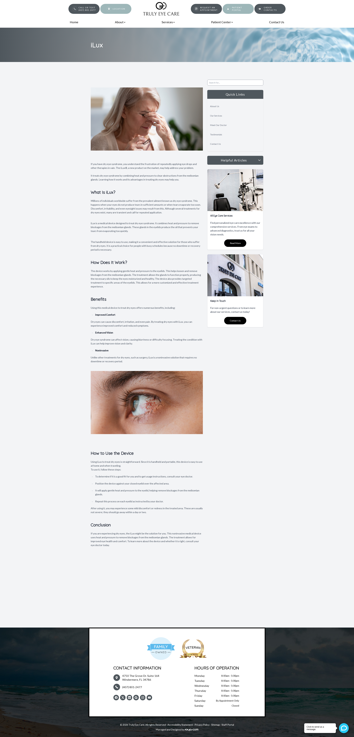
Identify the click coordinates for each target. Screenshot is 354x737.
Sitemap (215, 724)
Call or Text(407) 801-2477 (87, 8)
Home (74, 22)
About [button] (119, 22)
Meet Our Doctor (218, 125)
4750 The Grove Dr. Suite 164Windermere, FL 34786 (140, 677)
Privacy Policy (202, 724)
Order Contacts (270, 8)
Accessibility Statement (180, 724)
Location (119, 9)
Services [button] (167, 22)
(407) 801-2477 (132, 687)
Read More (235, 243)
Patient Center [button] (221, 22)
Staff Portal (228, 724)
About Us (214, 106)
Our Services (216, 115)
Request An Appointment (209, 8)
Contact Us (276, 22)
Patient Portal (237, 8)
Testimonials (216, 134)
